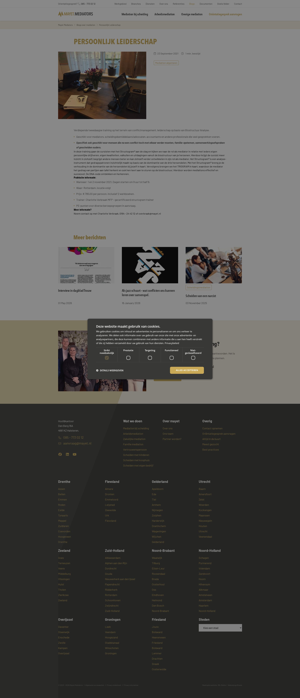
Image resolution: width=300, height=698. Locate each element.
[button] (109, 370)
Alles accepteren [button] (187, 370)
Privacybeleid (172, 343)
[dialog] (150, 349)
